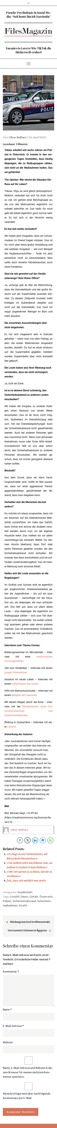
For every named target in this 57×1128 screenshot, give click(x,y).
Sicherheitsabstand (24, 901)
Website (8, 1042)
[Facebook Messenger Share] (43, 840)
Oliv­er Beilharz (19, 829)
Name (7, 1009)
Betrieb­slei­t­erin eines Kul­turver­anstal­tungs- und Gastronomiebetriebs (28, 711)
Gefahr (34, 896)
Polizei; (7, 901)
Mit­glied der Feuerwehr (24, 695)
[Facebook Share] (20, 840)
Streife (23, 905)
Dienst (24, 896)
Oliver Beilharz (17, 137)
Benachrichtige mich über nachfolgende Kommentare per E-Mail (26, 1096)
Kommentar (11, 971)
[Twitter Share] (28, 840)
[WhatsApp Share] (50, 840)
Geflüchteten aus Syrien (25, 683)
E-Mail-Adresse (13, 1026)
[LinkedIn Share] (35, 840)
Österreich (46, 896)
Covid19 (14, 896)
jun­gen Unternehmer (15, 672)
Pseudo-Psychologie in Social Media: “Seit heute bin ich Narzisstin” (28, 14)
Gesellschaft (24, 892)
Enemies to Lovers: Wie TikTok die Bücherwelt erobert (28, 50)
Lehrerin (11, 726)
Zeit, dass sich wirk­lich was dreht (26, 880)
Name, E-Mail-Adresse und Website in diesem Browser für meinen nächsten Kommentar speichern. (28, 1072)
